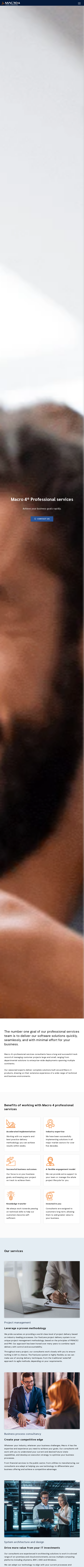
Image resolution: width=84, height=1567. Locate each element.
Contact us (43, 519)
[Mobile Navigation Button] (79, 3)
